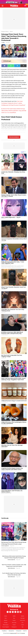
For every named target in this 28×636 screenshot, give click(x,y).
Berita (11, 31)
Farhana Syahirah (5, 545)
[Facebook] (8, 612)
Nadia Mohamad (11, 568)
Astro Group (23, 633)
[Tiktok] (15, 612)
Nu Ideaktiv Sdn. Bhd (13, 633)
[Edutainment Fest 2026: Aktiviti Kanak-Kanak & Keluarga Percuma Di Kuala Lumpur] (14, 531)
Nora (4, 42)
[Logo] (14, 6)
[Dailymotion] (20, 612)
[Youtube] (18, 612)
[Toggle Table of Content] (23, 61)
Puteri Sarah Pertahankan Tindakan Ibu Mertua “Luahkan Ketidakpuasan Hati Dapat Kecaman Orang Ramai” (13, 103)
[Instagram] (10, 612)
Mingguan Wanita (4, 31)
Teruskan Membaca (14, 137)
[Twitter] (13, 612)
